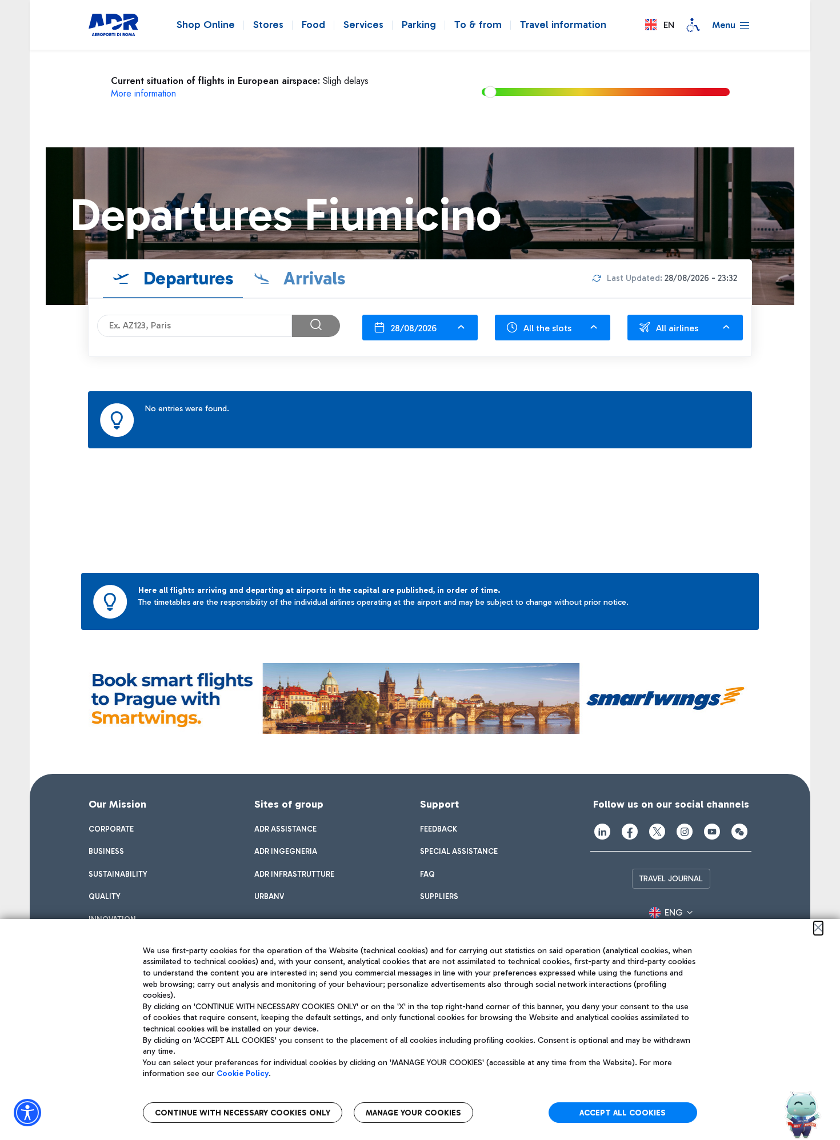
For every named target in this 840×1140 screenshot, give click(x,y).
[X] (657, 832)
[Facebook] (630, 832)
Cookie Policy (243, 1073)
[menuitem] (111, 829)
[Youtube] (712, 832)
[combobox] (420, 327)
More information (143, 93)
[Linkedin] (602, 832)
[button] (659, 24)
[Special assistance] (693, 25)
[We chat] (739, 832)
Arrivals (312, 278)
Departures (186, 278)
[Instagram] (685, 832)
